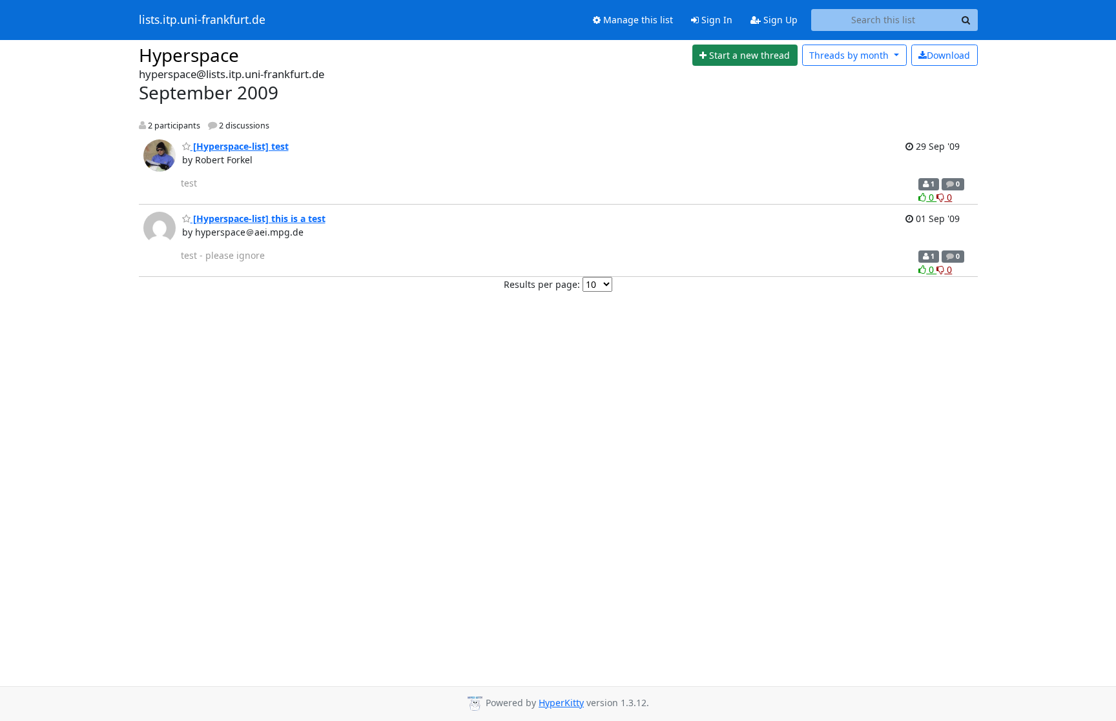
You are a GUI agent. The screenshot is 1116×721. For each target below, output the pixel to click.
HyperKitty (561, 702)
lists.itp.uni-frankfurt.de (202, 20)
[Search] (966, 20)
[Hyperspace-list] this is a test (258, 218)
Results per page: (542, 284)
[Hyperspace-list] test (240, 146)
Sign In (715, 20)
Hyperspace (189, 55)
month (850, 55)
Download (948, 55)
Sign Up (779, 20)
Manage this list (637, 20)
